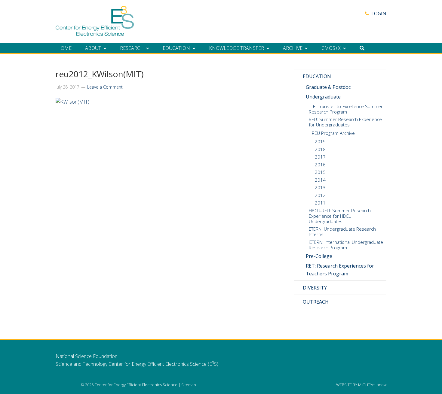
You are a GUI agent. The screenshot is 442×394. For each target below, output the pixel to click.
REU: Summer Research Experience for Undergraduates (345, 122)
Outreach (316, 302)
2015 (320, 172)
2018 (320, 149)
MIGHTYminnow (372, 384)
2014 (320, 180)
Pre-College (319, 256)
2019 (320, 141)
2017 (320, 157)
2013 (320, 187)
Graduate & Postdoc (328, 87)
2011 (320, 203)
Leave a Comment (105, 87)
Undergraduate (323, 96)
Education (317, 76)
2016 (320, 165)
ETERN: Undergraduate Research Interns (342, 231)
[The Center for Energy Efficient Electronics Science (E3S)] (95, 32)
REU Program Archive (333, 133)
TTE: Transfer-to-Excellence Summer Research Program (346, 109)
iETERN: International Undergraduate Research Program (346, 244)
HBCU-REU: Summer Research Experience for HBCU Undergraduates (340, 216)
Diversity (315, 287)
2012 (320, 195)
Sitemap (188, 384)
